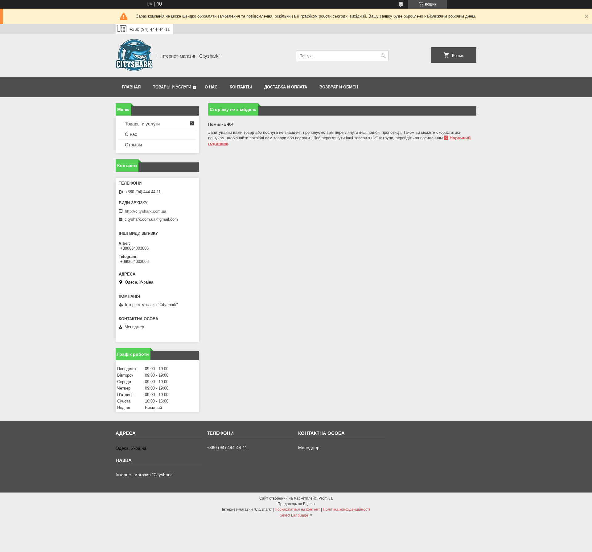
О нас (211, 87)
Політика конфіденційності (346, 509)
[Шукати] (383, 56)
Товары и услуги (172, 87)
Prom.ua (326, 498)
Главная (131, 87)
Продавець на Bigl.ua (296, 504)
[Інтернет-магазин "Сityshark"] (134, 55)
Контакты (241, 87)
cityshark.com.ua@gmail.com (151, 219)
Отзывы (133, 144)
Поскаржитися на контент (297, 509)
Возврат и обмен (338, 87)
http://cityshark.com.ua (145, 211)
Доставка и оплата (285, 87)
